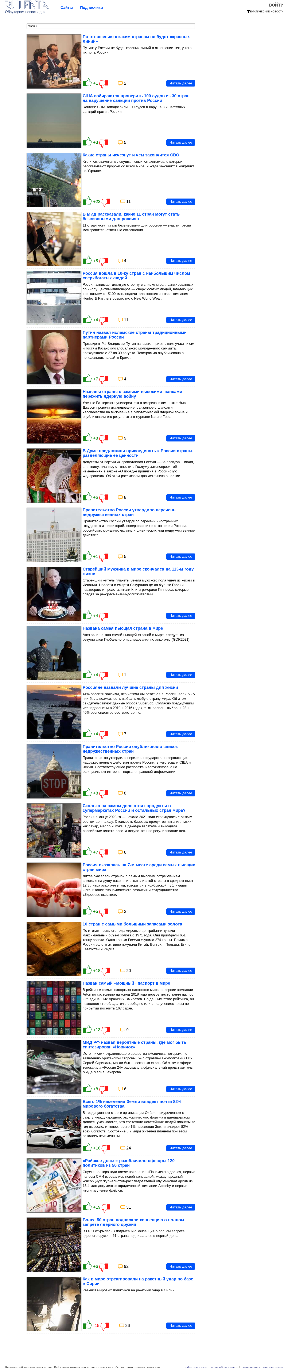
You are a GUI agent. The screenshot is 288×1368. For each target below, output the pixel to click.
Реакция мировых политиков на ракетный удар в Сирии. (129, 1290)
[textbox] (111, 26)
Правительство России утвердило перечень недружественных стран (129, 512)
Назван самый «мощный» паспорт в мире (126, 983)
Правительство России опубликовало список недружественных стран (130, 748)
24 (128, 1148)
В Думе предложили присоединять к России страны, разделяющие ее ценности (138, 453)
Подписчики (91, 7)
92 (126, 1266)
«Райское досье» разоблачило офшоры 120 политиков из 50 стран (129, 1163)
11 (128, 201)
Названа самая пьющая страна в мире (123, 628)
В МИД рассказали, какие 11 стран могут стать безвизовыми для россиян (131, 216)
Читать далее (181, 83)
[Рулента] (27, 13)
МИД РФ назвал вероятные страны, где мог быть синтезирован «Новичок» (134, 1044)
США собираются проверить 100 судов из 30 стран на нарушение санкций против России (136, 98)
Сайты (67, 7)
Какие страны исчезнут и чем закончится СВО (131, 155)
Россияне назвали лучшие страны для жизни (130, 687)
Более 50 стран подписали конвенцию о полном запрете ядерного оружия (133, 1222)
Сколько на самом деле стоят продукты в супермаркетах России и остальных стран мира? (134, 808)
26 (127, 1325)
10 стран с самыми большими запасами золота (132, 924)
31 (128, 1207)
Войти (276, 4)
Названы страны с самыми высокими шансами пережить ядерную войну (132, 394)
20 (128, 970)
